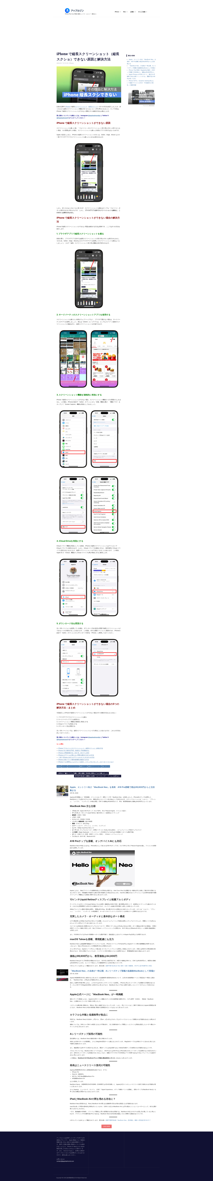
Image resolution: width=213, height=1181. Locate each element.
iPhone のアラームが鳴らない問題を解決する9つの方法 (76, 755)
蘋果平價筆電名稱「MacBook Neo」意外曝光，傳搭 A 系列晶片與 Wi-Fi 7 (128, 1120)
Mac (124, 12)
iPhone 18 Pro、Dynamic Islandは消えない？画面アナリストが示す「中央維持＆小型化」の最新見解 (140, 83)
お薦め (132, 12)
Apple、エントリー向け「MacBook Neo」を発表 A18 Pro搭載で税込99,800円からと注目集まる (141, 61)
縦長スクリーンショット (94, 766)
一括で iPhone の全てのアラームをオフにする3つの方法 (76, 757)
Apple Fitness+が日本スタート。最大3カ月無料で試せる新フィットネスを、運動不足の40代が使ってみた (141, 76)
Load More (106, 1126)
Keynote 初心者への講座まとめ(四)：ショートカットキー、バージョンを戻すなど (97, 776)
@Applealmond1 (62, 118)
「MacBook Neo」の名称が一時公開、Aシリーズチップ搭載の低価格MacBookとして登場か (112, 971)
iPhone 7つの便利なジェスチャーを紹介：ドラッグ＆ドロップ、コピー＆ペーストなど (86, 762)
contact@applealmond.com (65, 1161)
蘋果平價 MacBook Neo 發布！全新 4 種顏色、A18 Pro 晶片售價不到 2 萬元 (129, 966)
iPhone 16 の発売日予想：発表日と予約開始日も (73, 750)
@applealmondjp (94, 115)
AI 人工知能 (141, 12)
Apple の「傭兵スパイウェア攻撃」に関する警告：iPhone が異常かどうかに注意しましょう (83, 773)
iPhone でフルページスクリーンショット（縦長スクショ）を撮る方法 (80, 748)
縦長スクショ (93, 106)
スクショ (64, 766)
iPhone (117, 12)
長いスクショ (105, 766)
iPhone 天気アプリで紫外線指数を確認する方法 (73, 759)
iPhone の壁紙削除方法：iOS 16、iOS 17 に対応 (73, 753)
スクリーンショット (81, 106)
